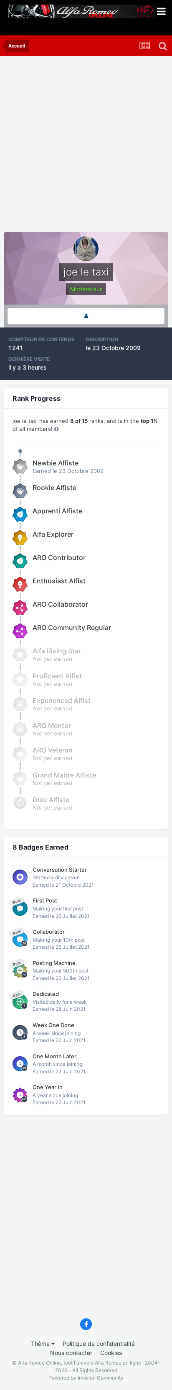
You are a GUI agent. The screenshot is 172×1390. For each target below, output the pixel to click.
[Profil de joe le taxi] (86, 316)
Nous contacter (71, 1352)
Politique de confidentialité (99, 1343)
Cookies (111, 1352)
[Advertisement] (86, 146)
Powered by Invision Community (86, 1378)
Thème (41, 1343)
